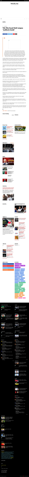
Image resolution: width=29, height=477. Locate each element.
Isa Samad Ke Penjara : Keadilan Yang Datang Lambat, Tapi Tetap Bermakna (23, 319)
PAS (15, 276)
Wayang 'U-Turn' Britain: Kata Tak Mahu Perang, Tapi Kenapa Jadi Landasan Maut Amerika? (23, 310)
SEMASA (20, 276)
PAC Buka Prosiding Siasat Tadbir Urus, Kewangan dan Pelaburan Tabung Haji (20, 412)
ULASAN (22, 288)
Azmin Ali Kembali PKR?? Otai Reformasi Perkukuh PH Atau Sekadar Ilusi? (6, 349)
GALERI (16, 289)
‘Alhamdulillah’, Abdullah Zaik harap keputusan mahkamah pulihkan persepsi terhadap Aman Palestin (9, 418)
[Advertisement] (14, 12)
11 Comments (23, 219)
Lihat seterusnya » (5, 139)
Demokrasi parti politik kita (22, 218)
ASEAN (20, 296)
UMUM (20, 285)
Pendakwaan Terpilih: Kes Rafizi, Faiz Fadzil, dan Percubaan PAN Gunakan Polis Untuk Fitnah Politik (22, 227)
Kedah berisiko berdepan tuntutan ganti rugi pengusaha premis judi (8, 188)
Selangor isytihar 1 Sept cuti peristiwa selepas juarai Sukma (23, 380)
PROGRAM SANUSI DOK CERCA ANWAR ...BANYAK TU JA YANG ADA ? (20, 400)
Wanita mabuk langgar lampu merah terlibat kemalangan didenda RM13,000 (10, 254)
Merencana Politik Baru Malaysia (20, 327)
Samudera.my (4, 354)
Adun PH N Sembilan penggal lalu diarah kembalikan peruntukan (20, 409)
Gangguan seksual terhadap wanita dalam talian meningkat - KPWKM (9, 447)
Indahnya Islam (4, 426)
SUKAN (21, 273)
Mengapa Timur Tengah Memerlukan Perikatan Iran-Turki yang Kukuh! (23, 315)
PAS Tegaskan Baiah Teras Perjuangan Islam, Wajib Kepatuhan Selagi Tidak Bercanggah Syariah (9, 315)
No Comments (11, 257)
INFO (22, 295)
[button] (1, 0)
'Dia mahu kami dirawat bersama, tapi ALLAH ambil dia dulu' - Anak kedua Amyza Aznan (23, 389)
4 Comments (11, 132)
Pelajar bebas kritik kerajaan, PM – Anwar (20, 403)
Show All (13, 360)
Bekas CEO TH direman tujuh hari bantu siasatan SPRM (10, 421)
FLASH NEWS (16, 263)
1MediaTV (16, 273)
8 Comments (11, 129)
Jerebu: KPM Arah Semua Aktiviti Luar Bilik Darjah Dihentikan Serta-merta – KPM (20, 351)
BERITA (21, 265)
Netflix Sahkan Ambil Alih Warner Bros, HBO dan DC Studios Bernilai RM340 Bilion (23, 392)
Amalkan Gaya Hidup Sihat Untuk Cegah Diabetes (9, 336)
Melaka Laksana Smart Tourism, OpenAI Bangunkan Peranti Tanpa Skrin (23, 366)
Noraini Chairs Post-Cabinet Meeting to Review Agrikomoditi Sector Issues (21, 354)
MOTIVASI (16, 293)
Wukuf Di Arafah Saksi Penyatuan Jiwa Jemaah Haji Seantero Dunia (23, 335)
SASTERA (21, 293)
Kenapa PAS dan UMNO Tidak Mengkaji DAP (22, 223)
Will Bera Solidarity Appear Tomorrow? (20, 344)
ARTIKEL (16, 279)
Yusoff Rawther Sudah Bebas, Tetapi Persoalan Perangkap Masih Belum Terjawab (7, 149)
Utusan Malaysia (18, 405)
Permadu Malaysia (18, 344)
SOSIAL (20, 289)
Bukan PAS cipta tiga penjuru (11, 110)
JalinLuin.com (17, 346)
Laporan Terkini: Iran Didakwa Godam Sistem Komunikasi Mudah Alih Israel (22, 363)
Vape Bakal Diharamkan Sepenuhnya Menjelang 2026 (9, 333)
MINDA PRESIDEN (17, 288)
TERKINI (22, 270)
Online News (4, 351)
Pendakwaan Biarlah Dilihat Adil (8, 429)
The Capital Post (18, 353)
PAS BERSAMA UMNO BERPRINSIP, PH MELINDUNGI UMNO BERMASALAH (11, 172)
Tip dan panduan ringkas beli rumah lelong (10, 131)
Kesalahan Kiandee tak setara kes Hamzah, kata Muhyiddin (7, 358)
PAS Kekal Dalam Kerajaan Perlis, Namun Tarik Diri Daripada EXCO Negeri (10, 319)
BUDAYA (16, 295)
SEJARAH (16, 285)
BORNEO (21, 279)
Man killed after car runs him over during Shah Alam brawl (21, 357)
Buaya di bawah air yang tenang (8, 306)
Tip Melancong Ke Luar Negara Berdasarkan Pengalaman (10, 127)
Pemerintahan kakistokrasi (10, 175)
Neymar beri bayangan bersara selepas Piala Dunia (23, 383)
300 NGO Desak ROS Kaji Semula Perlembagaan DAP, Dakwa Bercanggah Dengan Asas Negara (9, 324)
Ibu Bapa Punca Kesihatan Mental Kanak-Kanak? (22, 332)
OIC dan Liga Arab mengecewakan (10, 168)
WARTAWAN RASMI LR (19, 399)
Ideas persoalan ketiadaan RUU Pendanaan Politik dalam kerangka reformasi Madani (9, 438)
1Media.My (14, 4)
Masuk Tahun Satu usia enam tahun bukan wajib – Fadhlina (22, 371)
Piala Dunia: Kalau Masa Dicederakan (7, 309)
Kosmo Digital (17, 397)
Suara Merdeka (4, 341)
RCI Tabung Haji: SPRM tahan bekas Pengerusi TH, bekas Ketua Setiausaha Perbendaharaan (7, 342)
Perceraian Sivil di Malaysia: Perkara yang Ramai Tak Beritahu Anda (7, 355)
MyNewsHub (17, 411)
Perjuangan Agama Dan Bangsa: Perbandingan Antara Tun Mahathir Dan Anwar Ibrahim (11, 180)
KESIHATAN (16, 270)
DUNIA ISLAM (16, 292)
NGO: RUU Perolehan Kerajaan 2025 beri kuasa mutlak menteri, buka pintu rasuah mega (9, 328)
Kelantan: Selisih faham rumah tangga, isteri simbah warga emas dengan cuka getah (20, 342)
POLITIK (16, 265)
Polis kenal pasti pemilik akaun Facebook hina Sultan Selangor (10, 250)
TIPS (23, 289)
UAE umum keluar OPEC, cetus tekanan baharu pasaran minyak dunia (9, 435)
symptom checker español (4, 468)
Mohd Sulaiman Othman (5, 357)
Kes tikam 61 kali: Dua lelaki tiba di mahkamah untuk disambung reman (10, 246)
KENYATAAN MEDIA (17, 286)
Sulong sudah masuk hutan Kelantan (20, 397)
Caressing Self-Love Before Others (8, 443)
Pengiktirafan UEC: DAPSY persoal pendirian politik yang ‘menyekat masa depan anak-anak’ (22, 375)
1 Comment (11, 248)
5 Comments (11, 136)
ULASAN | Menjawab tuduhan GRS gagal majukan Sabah (21, 232)
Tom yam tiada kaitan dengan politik (21, 236)
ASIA (19, 295)
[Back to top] (27, 475)
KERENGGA (17, 340)
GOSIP (21, 292)
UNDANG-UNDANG (21, 282)
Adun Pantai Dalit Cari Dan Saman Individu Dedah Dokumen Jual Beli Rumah (20, 347)
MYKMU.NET (17, 356)
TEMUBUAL (16, 296)
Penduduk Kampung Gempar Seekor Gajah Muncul (7, 352)
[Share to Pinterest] (14, 34)
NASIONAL (16, 267)
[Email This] (16, 34)
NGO (15, 282)
